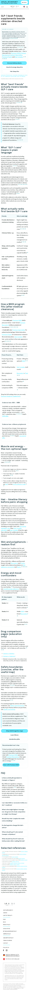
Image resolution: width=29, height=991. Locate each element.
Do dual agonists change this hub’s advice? (12, 826)
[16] (6, 58)
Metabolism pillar (14, 739)
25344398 (25, 868)
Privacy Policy (6, 924)
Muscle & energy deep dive (14, 67)
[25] (21, 295)
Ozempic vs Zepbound (9, 656)
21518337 (14, 864)
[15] (7, 341)
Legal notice (6, 928)
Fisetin (23, 563)
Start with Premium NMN (11, 765)
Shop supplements (8, 910)
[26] (23, 295)
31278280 (22, 863)
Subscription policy (8, 937)
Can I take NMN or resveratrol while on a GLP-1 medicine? (14, 804)
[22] (17, 193)
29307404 (18, 866)
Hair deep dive (14, 71)
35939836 (15, 863)
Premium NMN (15, 53)
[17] (10, 341)
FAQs (4, 919)
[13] (13, 435)
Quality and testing (9, 709)
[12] (12, 435)
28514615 (22, 851)
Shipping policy (7, 933)
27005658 (11, 864)
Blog (4, 922)
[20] (25, 184)
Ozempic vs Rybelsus (8, 653)
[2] (11, 38)
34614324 (23, 858)
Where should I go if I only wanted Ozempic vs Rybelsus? (12, 833)
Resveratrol (20, 373)
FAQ (20, 76)
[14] (4, 58)
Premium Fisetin (7, 57)
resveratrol (11, 567)
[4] (15, 787)
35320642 (7, 855)
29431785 (3, 855)
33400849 (25, 851)
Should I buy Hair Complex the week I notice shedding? (13, 820)
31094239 (3, 870)
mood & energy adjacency (11, 589)
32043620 (3, 867)
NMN (23, 361)
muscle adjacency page (19, 484)
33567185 (21, 854)
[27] (19, 102)
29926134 (22, 866)
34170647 (19, 858)
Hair (1, 76)
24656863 (13, 861)
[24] (21, 184)
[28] (21, 102)
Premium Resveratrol (12, 757)
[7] (13, 760)
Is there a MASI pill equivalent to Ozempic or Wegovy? (12, 779)
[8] (25, 56)
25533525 (21, 868)
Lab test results (7, 915)
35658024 (24, 854)
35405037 (11, 863)
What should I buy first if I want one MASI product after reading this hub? (13, 840)
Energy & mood (7, 76)
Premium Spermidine (16, 55)
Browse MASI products (14, 63)
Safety (18, 76)
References (23, 76)
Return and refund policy (10, 931)
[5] (17, 119)
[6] (15, 38)
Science (5, 912)
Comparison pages (13, 76)
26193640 (18, 868)
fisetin (19, 567)
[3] (12, 38)
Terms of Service (7, 940)
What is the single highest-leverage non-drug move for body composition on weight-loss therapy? (13, 812)
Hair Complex (19, 57)
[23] (18, 193)
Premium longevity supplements (10, 396)
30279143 (25, 866)
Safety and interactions (17, 705)
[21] (26, 184)
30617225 (17, 861)
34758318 (19, 863)
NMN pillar (5, 416)
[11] (17, 375)
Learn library (15, 735)
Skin (4, 76)
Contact (5, 943)
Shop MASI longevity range (14, 731)
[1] (13, 165)
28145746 (3, 852)
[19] (27, 252)
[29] (23, 184)
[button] (2, 7)
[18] (16, 38)
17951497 (18, 864)
